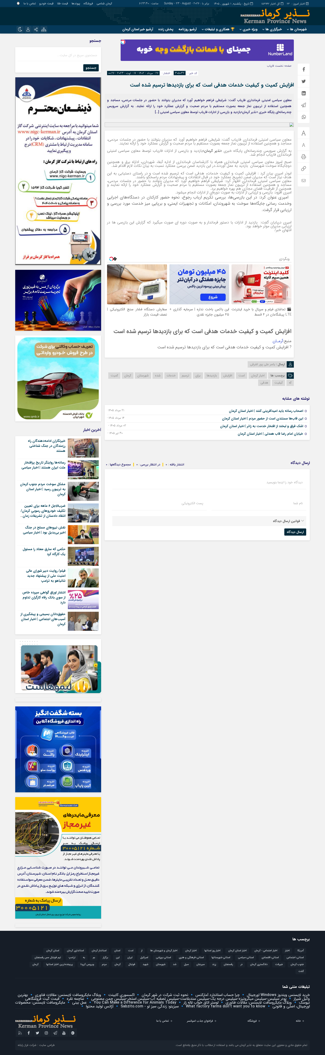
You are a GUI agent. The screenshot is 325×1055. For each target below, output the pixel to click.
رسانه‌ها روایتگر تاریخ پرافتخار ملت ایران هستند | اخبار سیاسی (43, 465)
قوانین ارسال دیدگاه (286, 521)
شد (174, 964)
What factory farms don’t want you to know (225, 1006)
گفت (301, 971)
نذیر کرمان (212, 151)
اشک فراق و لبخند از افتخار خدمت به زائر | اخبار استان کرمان (261, 426)
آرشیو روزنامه (187, 29)
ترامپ (72, 958)
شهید (145, 964)
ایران (130, 958)
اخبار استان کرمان (237, 951)
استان (117, 951)
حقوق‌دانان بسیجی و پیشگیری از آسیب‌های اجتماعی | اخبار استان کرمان (42, 619)
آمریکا (300, 951)
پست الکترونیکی (192, 503)
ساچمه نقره (74, 999)
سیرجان (200, 964)
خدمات (171, 375)
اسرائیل (144, 958)
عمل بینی (79, 1003)
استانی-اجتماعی (295, 958)
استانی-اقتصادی (270, 958)
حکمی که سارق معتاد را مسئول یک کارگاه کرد (44, 552)
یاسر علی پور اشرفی (262, 364)
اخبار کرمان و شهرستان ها (163, 951)
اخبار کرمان (258, 375)
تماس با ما (30, 3)
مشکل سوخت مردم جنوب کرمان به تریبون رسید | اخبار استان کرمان (42, 489)
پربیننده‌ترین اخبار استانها (59, 964)
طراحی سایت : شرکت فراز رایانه (36, 1045)
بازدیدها (212, 375)
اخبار (287, 951)
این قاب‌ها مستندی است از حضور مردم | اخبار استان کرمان (262, 418)
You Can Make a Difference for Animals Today (134, 1003)
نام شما (298, 503)
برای (198, 375)
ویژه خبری (250, 29)
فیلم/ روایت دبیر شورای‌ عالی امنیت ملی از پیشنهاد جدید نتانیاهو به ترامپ (45, 575)
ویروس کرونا (87, 964)
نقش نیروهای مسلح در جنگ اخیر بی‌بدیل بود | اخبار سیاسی (44, 530)
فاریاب (270, 66)
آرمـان (278, 341)
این (118, 958)
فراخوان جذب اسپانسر (200, 1021)
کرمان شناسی (104, 3)
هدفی (264, 382)
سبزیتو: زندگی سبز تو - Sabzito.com (149, 1006)
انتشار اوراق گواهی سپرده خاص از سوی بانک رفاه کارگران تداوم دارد (43, 597)
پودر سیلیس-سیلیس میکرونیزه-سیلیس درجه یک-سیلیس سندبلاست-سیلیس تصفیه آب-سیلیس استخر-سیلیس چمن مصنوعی (188, 999)
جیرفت (279, 964)
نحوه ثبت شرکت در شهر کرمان (164, 995)
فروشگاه (88, 3)
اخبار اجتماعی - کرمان (265, 951)
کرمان (127, 375)
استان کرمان (52, 951)
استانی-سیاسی (246, 958)
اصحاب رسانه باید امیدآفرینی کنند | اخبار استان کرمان (266, 411)
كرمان (117, 964)
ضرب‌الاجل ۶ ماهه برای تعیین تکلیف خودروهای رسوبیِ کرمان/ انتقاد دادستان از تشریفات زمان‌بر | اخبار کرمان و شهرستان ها (42, 513)
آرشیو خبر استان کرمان (137, 29)
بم (94, 958)
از (142, 951)
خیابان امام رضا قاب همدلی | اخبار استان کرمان (270, 433)
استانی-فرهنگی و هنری (191, 958)
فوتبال (131, 964)
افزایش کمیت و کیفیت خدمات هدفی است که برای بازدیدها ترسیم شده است (212, 85)
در (241, 964)
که (290, 382)
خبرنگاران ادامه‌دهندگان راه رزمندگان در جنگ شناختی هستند (46, 446)
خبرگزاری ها (274, 29)
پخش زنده (165, 29)
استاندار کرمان (99, 951)
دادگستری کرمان (258, 964)
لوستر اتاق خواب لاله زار (200, 1003)
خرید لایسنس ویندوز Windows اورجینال (278, 995)
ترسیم (185, 375)
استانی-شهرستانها (221, 958)
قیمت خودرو (46, 3)
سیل (186, 964)
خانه (298, 1021)
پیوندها (76, 3)
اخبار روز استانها (212, 951)
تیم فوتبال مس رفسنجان (47, 958)
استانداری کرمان (75, 951)
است (241, 375)
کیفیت (278, 382)
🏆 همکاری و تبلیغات (220, 29)
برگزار (105, 958)
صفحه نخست (282, 66)
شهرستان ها (298, 29)
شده (158, 375)
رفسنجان (228, 964)
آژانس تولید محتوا (99, 1006)
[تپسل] (123, 41)
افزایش (227, 375)
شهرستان (143, 375)
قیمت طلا (62, 3)
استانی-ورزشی (163, 958)
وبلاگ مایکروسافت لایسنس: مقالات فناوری (67, 995)
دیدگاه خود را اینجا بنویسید (284, 482)
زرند (214, 964)
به (84, 958)
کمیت (114, 375)
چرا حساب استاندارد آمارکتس (217, 995)
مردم (104, 964)
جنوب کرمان (297, 964)
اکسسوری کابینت (120, 995)
